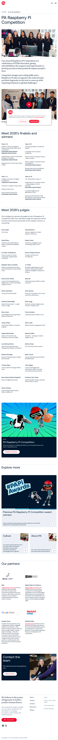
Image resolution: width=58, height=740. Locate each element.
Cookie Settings (49, 708)
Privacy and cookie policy (39, 117)
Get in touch (9, 674)
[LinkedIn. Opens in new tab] (3, 725)
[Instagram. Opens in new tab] (6, 725)
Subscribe (10, 720)
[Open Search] (52, 3)
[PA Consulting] (4, 3)
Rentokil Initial (29, 624)
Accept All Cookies (34, 121)
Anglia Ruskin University (9, 587)
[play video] (29, 104)
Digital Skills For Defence (32, 587)
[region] (29, 117)
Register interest (11, 452)
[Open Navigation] (55, 3)
